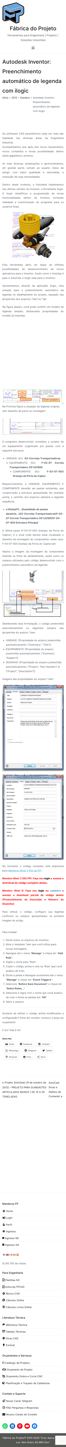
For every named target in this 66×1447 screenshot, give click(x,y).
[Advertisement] (33, 354)
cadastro (55, 890)
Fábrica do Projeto (33, 28)
